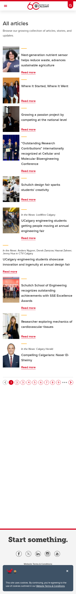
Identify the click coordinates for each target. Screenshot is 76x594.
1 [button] (12, 382)
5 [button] (35, 382)
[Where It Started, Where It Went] (11, 90)
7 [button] (47, 382)
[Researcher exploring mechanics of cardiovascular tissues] (11, 326)
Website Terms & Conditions (50, 586)
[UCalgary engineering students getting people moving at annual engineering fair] (11, 220)
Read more (28, 72)
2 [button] (17, 382)
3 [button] (23, 382)
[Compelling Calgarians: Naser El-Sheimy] (11, 354)
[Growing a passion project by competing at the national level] (11, 119)
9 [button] (59, 382)
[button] (70, 382)
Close (67, 573)
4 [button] (29, 382)
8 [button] (53, 382)
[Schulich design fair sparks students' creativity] (11, 189)
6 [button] (41, 382)
